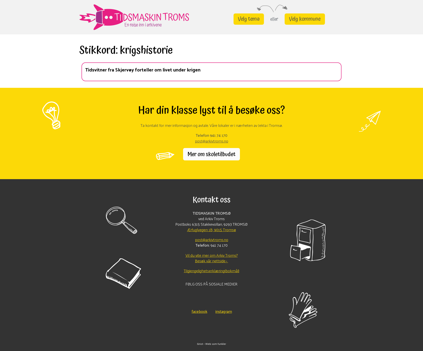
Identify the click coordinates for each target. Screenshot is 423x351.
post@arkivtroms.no (211, 141)
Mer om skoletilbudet (211, 154)
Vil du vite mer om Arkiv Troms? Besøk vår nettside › (212, 258)
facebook (199, 311)
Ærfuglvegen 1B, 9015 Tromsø (211, 229)
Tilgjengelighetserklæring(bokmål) (211, 270)
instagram (223, 311)
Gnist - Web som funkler (211, 343)
